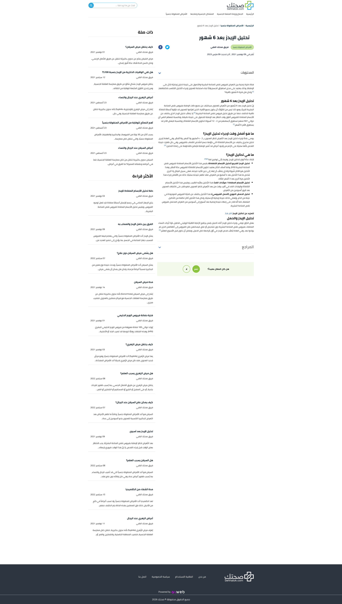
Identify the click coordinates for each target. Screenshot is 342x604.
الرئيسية (250, 14)
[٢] (195, 112)
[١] (253, 91)
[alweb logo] (178, 591)
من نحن (202, 576)
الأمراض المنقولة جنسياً (176, 14)
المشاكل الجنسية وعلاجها (202, 14)
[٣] (165, 145)
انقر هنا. (228, 213)
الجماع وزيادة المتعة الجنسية (230, 14)
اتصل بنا (142, 576)
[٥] (205, 158)
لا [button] (186, 269)
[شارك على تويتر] (167, 47)
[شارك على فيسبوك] (160, 47)
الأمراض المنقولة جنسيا (242, 47)
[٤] (207, 158)
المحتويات (247, 72)
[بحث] (91, 5)
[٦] (160, 230)
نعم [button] (196, 269)
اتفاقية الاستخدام (184, 576)
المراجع (248, 246)
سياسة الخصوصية (161, 576)
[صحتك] (240, 5)
